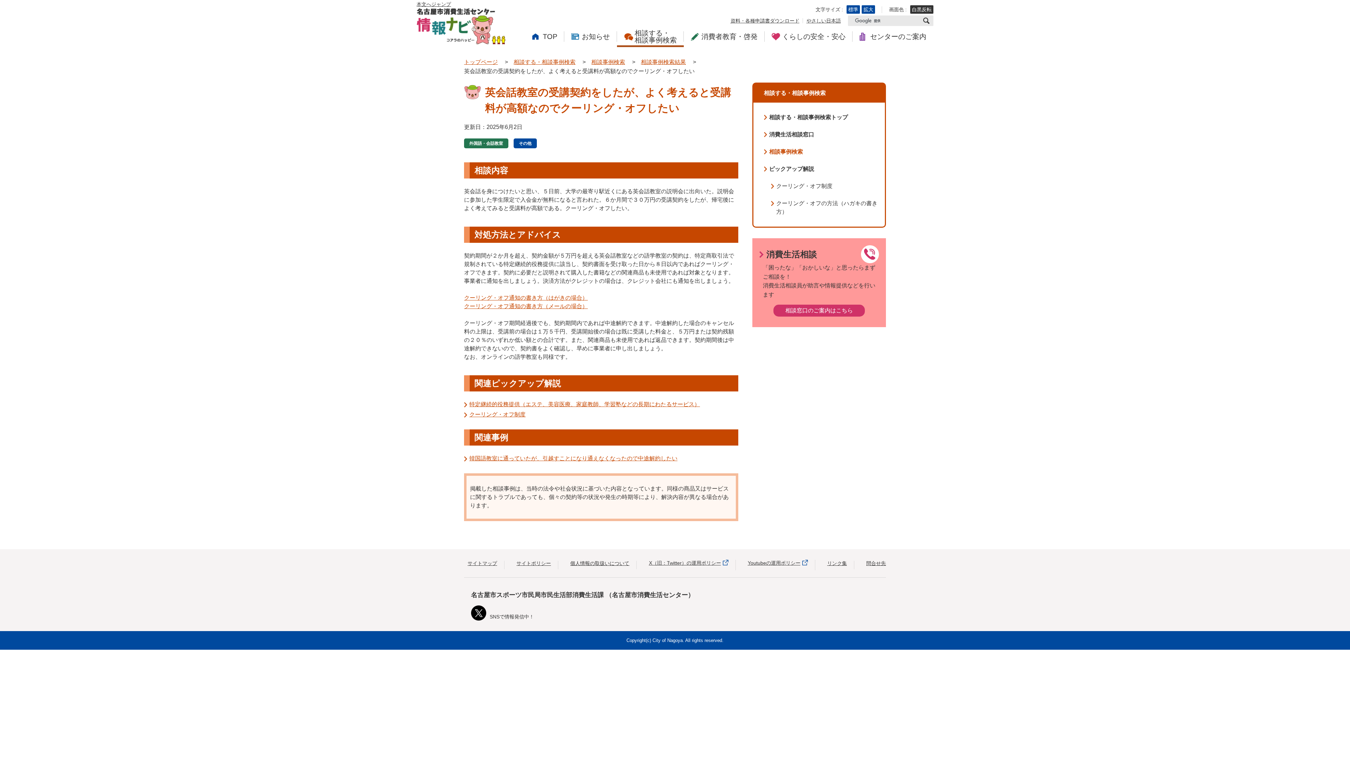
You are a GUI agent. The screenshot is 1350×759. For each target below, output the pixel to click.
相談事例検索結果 (663, 62)
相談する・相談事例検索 (545, 62)
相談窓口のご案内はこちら (819, 310)
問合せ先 (876, 563)
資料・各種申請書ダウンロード (765, 21)
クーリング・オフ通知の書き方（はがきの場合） (526, 298)
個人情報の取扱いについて (599, 563)
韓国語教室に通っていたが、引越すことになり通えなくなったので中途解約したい (573, 458)
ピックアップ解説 (791, 169)
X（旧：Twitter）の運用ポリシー (685, 563)
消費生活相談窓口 (791, 134)
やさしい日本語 (823, 21)
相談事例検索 (608, 62)
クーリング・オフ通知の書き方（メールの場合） (526, 306)
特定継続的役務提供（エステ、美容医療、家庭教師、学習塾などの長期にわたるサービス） (584, 404)
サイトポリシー (533, 563)
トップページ (481, 62)
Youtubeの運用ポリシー (774, 563)
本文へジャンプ (434, 4)
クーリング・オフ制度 (497, 414)
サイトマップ (482, 563)
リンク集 (837, 563)
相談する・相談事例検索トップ (808, 117)
